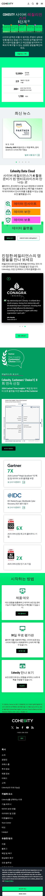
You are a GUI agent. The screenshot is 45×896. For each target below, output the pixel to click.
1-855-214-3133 (22, 732)
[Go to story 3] (25, 326)
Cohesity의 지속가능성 (11, 787)
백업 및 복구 (7, 853)
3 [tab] (22, 162)
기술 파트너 (6, 804)
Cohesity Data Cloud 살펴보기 (28, 238)
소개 (3, 755)
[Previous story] (16, 326)
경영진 (4, 759)
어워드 (4, 778)
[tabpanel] (22, 32)
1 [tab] (16, 162)
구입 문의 (22, 686)
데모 (3, 827)
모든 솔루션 (6, 862)
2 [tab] (19, 162)
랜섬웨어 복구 (7, 858)
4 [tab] (26, 162)
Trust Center (6, 823)
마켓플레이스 (7, 818)
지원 (3, 844)
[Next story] (29, 326)
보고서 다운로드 (8, 448)
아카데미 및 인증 (8, 813)
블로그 (4, 848)
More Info (22, 894)
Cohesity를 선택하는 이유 (12, 799)
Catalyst (5, 832)
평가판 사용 (22, 651)
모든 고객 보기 (22, 336)
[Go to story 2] (22, 326)
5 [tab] (29, 162)
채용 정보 (6, 773)
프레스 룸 (6, 764)
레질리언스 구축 (21, 54)
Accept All (22, 889)
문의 (22, 738)
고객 (3, 783)
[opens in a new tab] (12, 727)
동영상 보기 (10, 238)
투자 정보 (6, 769)
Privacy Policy (9, 881)
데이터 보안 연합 (8, 809)
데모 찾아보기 (22, 613)
